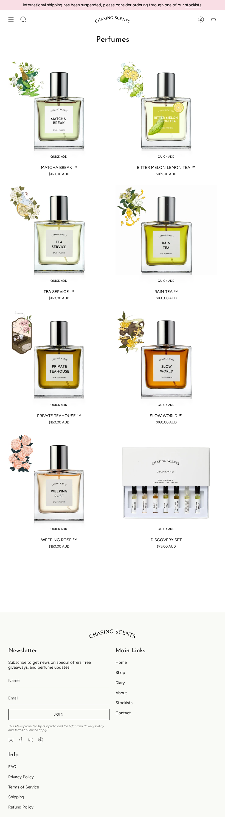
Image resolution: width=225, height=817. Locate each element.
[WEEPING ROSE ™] (58, 484)
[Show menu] (10, 19)
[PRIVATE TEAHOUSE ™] (58, 360)
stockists (193, 4)
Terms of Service (26, 730)
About (121, 692)
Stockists (124, 702)
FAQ (12, 766)
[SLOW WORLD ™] (166, 360)
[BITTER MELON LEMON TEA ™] (166, 111)
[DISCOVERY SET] (166, 484)
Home (121, 662)
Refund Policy (20, 807)
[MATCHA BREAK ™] (58, 111)
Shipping (16, 796)
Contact (123, 712)
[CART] (213, 19)
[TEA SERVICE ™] (58, 235)
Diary (120, 682)
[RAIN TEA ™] (166, 235)
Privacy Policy (94, 726)
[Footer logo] (112, 633)
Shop (120, 672)
